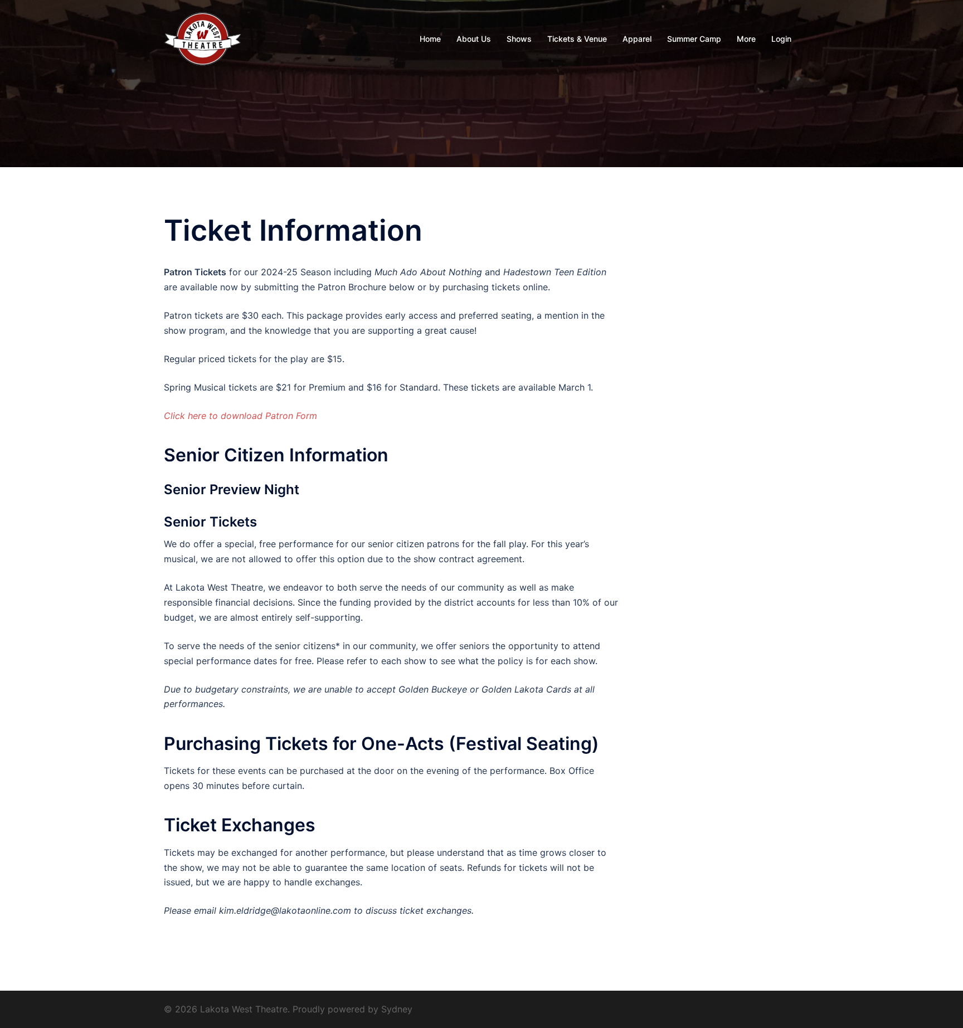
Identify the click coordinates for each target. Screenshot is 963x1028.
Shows (519, 38)
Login (781, 38)
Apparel (636, 38)
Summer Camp (694, 38)
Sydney (396, 1009)
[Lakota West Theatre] (203, 37)
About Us (473, 38)
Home (430, 38)
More (746, 38)
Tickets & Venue (577, 38)
